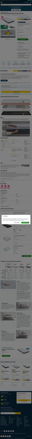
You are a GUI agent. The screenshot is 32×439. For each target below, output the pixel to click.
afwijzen (6, 220)
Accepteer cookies (25, 222)
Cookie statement (22, 219)
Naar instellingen (17, 222)
